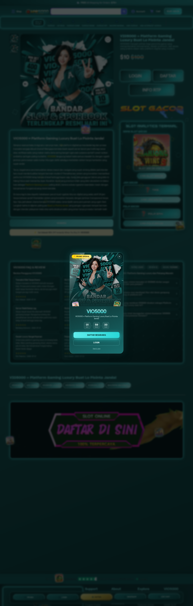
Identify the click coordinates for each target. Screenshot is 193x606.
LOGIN (96, 342)
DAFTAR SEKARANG (96, 335)
